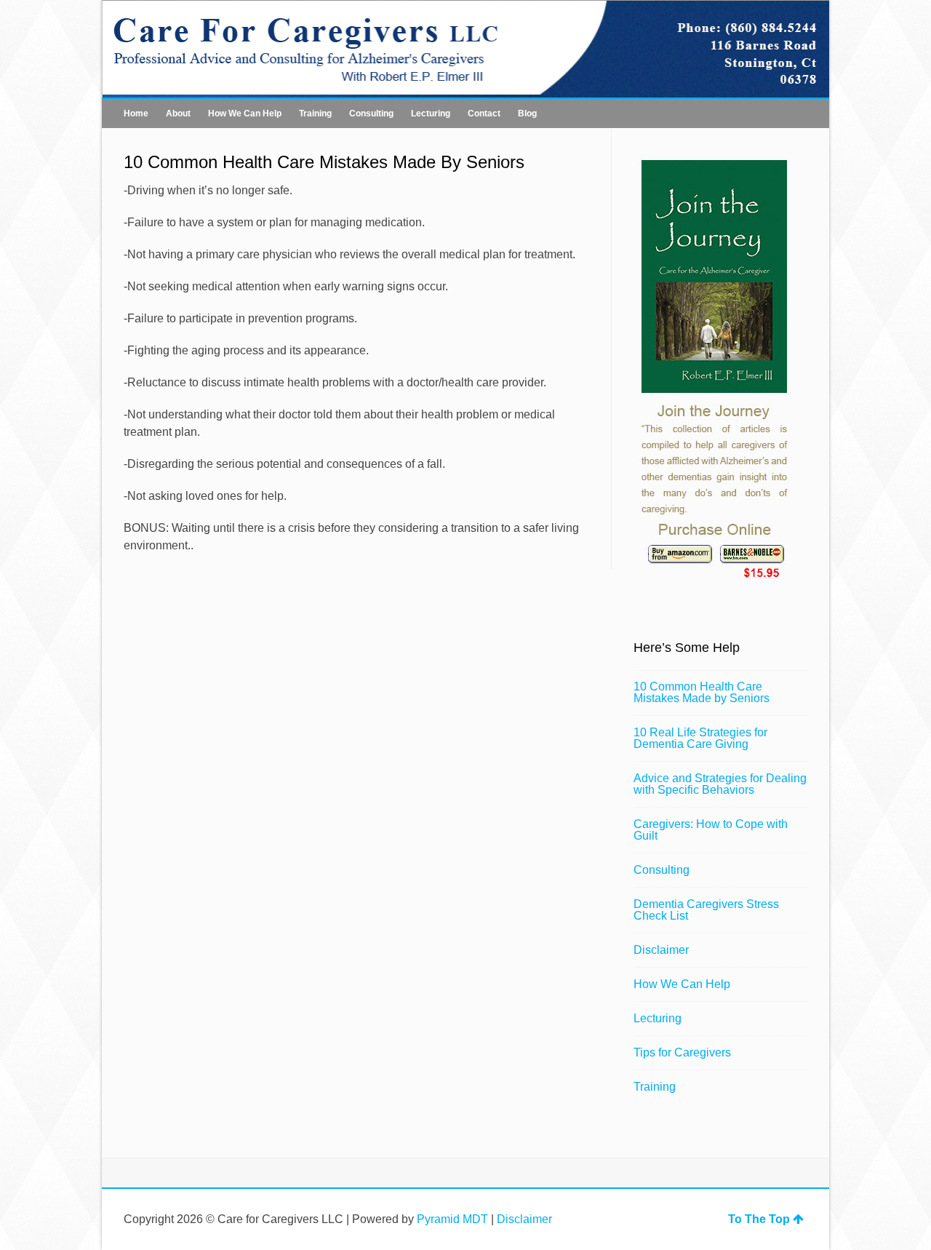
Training (315, 113)
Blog (527, 113)
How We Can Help (244, 113)
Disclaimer (661, 950)
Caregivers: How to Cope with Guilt (711, 830)
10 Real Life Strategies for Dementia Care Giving (700, 738)
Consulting (371, 113)
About (178, 113)
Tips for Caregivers (682, 1052)
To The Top (759, 1219)
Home (136, 113)
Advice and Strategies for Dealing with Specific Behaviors (720, 784)
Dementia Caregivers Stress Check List (706, 910)
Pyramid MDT (452, 1219)
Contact (484, 113)
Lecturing (430, 113)
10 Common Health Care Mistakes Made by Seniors (702, 692)
